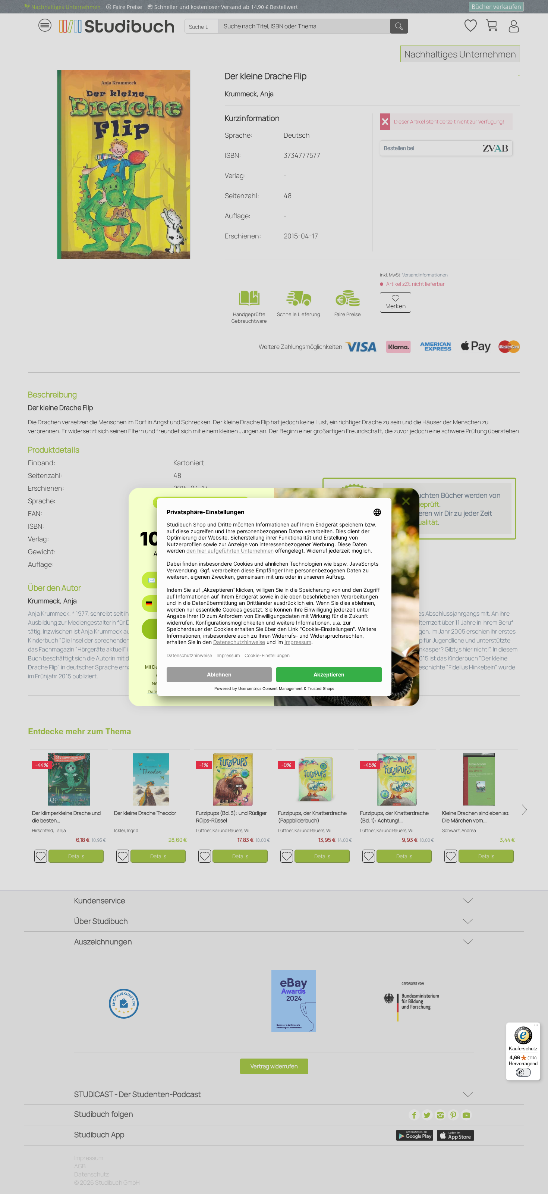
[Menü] (536, 1026)
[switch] (523, 1072)
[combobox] (154, 604)
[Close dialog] (406, 501)
